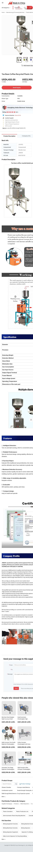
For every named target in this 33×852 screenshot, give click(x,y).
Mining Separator (25, 828)
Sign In (4, 128)
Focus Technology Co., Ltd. (21, 845)
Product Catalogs (25, 784)
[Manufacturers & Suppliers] (16, 3)
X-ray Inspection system (23, 793)
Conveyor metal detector (23, 787)
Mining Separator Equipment (10, 832)
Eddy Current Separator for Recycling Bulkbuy (15, 836)
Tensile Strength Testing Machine (24, 790)
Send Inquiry (17, 87)
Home (3, 12)
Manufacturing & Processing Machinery (15, 12)
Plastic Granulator (8, 811)
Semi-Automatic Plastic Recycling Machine (14, 815)
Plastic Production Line (22, 811)
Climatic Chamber (6, 787)
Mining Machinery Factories (10, 828)
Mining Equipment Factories (10, 824)
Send (16, 688)
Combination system (7, 790)
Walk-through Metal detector (9, 793)
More (3, 839)
